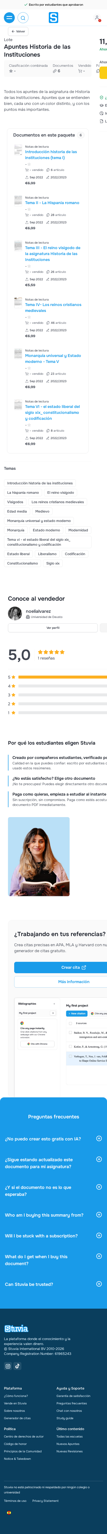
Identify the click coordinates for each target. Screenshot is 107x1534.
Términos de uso (15, 1501)
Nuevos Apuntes (67, 1444)
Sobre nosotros (14, 1411)
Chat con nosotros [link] (69, 1411)
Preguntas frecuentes (71, 1403)
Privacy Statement (45, 1501)
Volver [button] (20, 31)
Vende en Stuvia (15, 1403)
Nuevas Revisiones (69, 1451)
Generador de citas (17, 1418)
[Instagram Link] (8, 1366)
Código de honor (15, 1444)
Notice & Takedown (17, 1459)
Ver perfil (53, 628)
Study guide (64, 1418)
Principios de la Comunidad (23, 1451)
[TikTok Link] (17, 1366)
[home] (53, 17)
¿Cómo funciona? (16, 1396)
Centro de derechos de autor (24, 1437)
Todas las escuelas (69, 1437)
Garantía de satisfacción (73, 1396)
